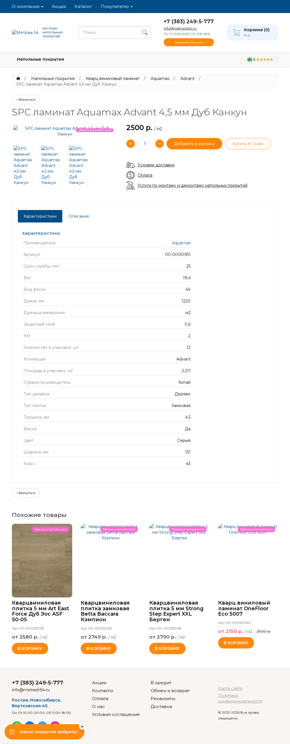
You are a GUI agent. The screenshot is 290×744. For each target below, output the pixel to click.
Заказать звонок (188, 42)
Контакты (102, 690)
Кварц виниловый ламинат (113, 78)
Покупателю (115, 6)
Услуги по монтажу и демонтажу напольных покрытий (193, 185)
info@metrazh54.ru (180, 28)
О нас (98, 706)
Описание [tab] (79, 216)
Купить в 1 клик (248, 143)
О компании (26, 6)
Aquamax (160, 78)
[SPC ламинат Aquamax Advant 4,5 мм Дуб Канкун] (23, 165)
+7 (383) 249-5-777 (189, 21)
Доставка (161, 706)
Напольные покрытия (40, 59)
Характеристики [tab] (40, 216)
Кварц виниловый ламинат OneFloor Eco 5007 (244, 608)
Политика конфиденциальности (240, 698)
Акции (59, 6)
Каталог (83, 6)
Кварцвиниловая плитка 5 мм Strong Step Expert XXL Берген (176, 611)
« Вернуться (25, 99)
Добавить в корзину (194, 143)
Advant (187, 78)
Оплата (145, 175)
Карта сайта (230, 688)
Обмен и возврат (170, 690)
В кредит (161, 682)
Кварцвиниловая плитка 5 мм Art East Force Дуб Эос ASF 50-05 (40, 611)
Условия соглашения (116, 714)
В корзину (30, 648)
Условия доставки (156, 165)
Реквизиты (163, 698)
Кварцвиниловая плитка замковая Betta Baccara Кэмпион (105, 611)
